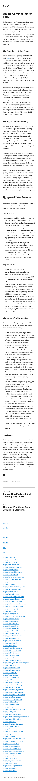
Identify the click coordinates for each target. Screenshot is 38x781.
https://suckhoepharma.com (13, 731)
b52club (5, 543)
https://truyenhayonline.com (13, 756)
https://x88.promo (9, 611)
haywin (5, 533)
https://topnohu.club (10, 584)
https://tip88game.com (11, 621)
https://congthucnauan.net (12, 699)
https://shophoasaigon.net (12, 729)
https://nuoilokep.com (11, 665)
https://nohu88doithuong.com (14, 587)
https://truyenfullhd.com (12, 753)
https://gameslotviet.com (12, 641)
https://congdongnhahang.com (14, 694)
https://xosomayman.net (12, 589)
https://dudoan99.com (11, 628)
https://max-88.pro (10, 658)
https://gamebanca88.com (12, 636)
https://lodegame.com (11, 655)
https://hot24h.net (9, 712)
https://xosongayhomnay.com (13, 599)
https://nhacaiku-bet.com (12, 633)
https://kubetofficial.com (12, 650)
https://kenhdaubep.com (12, 714)
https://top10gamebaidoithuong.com (16, 663)
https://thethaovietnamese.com (14, 739)
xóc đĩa (5, 528)
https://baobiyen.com (10, 675)
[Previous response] (4, 475)
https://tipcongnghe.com (12, 748)
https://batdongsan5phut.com (13, 682)
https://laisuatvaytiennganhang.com (16, 717)
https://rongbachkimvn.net (12, 572)
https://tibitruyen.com (11, 744)
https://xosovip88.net (10, 569)
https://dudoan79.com (11, 623)
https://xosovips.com (10, 614)
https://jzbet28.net (10, 645)
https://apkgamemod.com (12, 670)
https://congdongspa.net (12, 697)
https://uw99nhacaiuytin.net (13, 606)
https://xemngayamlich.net (13, 766)
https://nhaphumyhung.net (13, 724)
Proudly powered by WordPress (16, 777)
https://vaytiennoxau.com (12, 761)
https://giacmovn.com (11, 704)
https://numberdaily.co (11, 726)
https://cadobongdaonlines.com (14, 604)
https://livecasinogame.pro (12, 648)
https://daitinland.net (10, 702)
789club (5, 538)
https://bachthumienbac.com (13, 596)
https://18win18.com (10, 557)
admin (7, 481)
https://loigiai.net (9, 721)
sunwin (5, 523)
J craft (6, 6)
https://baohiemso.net (11, 677)
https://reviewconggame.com (13, 577)
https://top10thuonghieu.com (13, 751)
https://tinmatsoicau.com (12, 579)
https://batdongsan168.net (12, 680)
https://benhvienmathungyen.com (15, 685)
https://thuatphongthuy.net (13, 741)
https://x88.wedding (10, 592)
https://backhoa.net (10, 672)
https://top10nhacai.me (11, 565)
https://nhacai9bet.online (12, 660)
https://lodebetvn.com (11, 653)
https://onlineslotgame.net (12, 567)
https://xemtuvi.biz (10, 768)
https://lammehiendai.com (12, 719)
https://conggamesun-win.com (14, 616)
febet (5, 552)
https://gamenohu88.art (11, 638)
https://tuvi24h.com (10, 758)
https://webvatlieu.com (11, 763)
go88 (4, 547)
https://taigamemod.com (12, 734)
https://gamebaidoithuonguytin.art (15, 631)
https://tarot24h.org (10, 736)
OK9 (8, 58)
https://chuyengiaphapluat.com (14, 692)
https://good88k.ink (10, 643)
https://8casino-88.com (11, 560)
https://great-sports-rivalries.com (15, 709)
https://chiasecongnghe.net (13, 690)
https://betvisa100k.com (11, 687)
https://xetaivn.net (10, 770)
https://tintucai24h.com (11, 746)
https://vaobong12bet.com (12, 601)
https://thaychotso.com (11, 668)
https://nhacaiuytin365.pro (12, 609)
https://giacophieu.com (11, 707)
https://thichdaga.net (10, 574)
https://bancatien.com (11, 594)
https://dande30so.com (11, 619)
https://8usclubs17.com (11, 562)
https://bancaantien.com (12, 582)
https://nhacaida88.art (11, 626)
